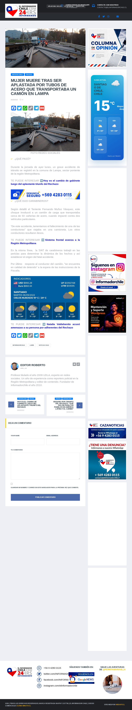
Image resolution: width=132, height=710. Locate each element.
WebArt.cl (120, 705)
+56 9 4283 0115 (52, 668)
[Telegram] (36, 108)
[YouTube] (112, 16)
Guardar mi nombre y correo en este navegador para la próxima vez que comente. (45, 487)
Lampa (32, 345)
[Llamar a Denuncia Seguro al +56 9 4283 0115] (45, 194)
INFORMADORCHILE (19, 345)
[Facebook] (99, 16)
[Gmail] (42, 108)
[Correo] (117, 16)
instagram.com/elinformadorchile (60, 685)
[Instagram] (108, 16)
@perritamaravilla (114, 669)
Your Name (15, 435)
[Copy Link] (31, 108)
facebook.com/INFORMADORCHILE (62, 680)
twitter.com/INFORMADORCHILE (61, 674)
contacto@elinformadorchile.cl (112, 7)
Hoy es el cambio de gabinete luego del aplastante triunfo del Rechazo (29, 404)
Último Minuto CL (24, 706)
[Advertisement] (107, 209)
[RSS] (122, 16)
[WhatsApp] (25, 108)
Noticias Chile (44, 345)
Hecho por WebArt (114, 156)
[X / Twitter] (103, 16)
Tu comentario (17, 450)
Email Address (52, 435)
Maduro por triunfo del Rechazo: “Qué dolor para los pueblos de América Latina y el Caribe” (63, 405)
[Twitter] (19, 108)
